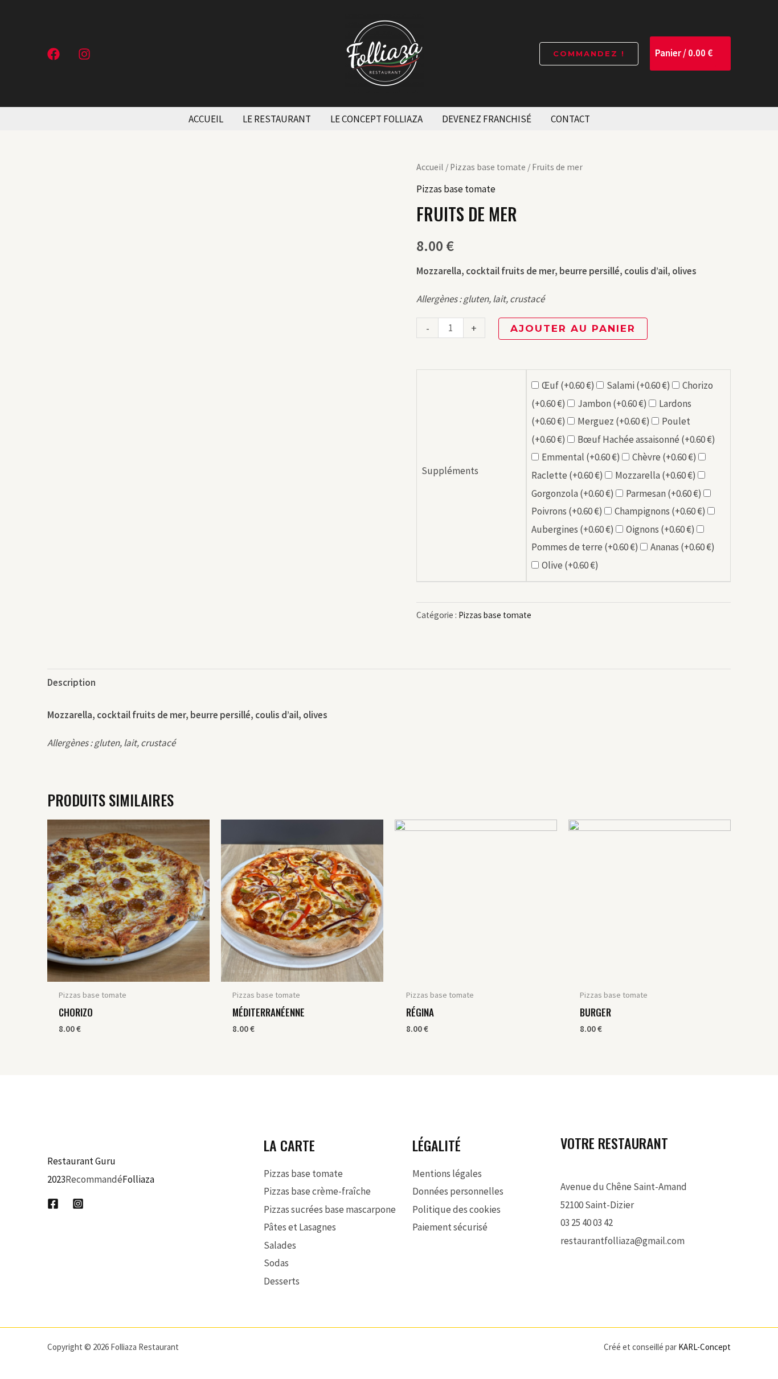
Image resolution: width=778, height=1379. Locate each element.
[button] (588, 53)
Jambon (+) (613, 403)
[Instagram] (84, 54)
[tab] (71, 683)
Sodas (276, 1263)
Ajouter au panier (573, 328)
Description (71, 682)
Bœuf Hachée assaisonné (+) (646, 439)
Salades (280, 1245)
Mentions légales (447, 1173)
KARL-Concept (704, 1346)
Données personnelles (457, 1191)
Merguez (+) (615, 421)
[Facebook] (53, 54)
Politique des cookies (456, 1209)
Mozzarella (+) (656, 475)
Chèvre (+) (665, 457)
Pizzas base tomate (488, 167)
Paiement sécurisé (450, 1227)
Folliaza (138, 1179)
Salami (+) (639, 385)
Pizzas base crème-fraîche (317, 1191)
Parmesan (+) (664, 493)
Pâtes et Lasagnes (300, 1227)
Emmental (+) (582, 457)
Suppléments (449, 470)
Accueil (430, 167)
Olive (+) (570, 565)
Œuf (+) (569, 385)
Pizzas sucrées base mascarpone (330, 1209)
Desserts (282, 1281)
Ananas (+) (682, 547)
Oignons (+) (661, 529)
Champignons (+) (661, 511)
